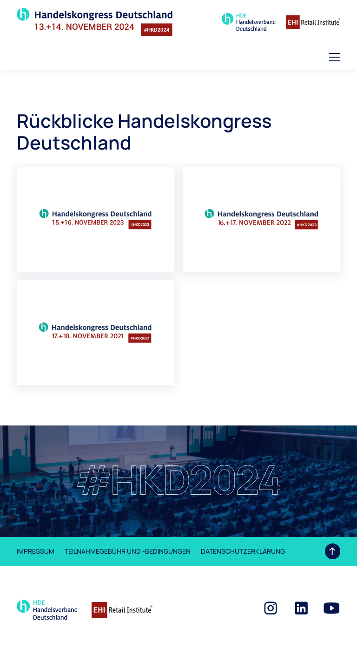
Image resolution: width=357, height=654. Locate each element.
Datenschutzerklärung (243, 551)
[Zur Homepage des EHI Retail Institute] (313, 22)
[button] (334, 57)
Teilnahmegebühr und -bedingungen (128, 551)
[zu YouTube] (331, 608)
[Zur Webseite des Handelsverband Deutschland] (47, 610)
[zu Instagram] (270, 608)
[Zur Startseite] (94, 22)
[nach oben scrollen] (332, 551)
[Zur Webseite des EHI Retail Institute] (122, 609)
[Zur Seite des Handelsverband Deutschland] (249, 22)
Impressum (35, 551)
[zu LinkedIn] (301, 608)
